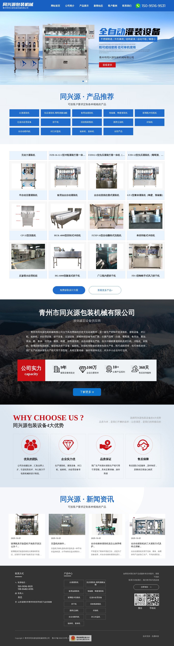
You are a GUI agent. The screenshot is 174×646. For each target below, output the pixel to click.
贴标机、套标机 (87, 131)
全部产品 (118, 131)
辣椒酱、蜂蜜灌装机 (118, 113)
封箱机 (150, 122)
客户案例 (112, 5)
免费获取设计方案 (69, 290)
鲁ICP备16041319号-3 (60, 638)
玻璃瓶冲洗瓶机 (150, 113)
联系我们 (126, 5)
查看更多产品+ (105, 290)
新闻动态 (98, 5)
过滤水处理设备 (24, 122)
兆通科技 (155, 636)
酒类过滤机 (118, 122)
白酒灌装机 (24, 113)
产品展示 (84, 5)
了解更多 (87, 391)
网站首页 (55, 5)
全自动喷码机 (24, 131)
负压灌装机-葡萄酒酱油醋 (55, 113)
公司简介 (69, 5)
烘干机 (56, 122)
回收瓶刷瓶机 (87, 122)
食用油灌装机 (87, 113)
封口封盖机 (56, 131)
